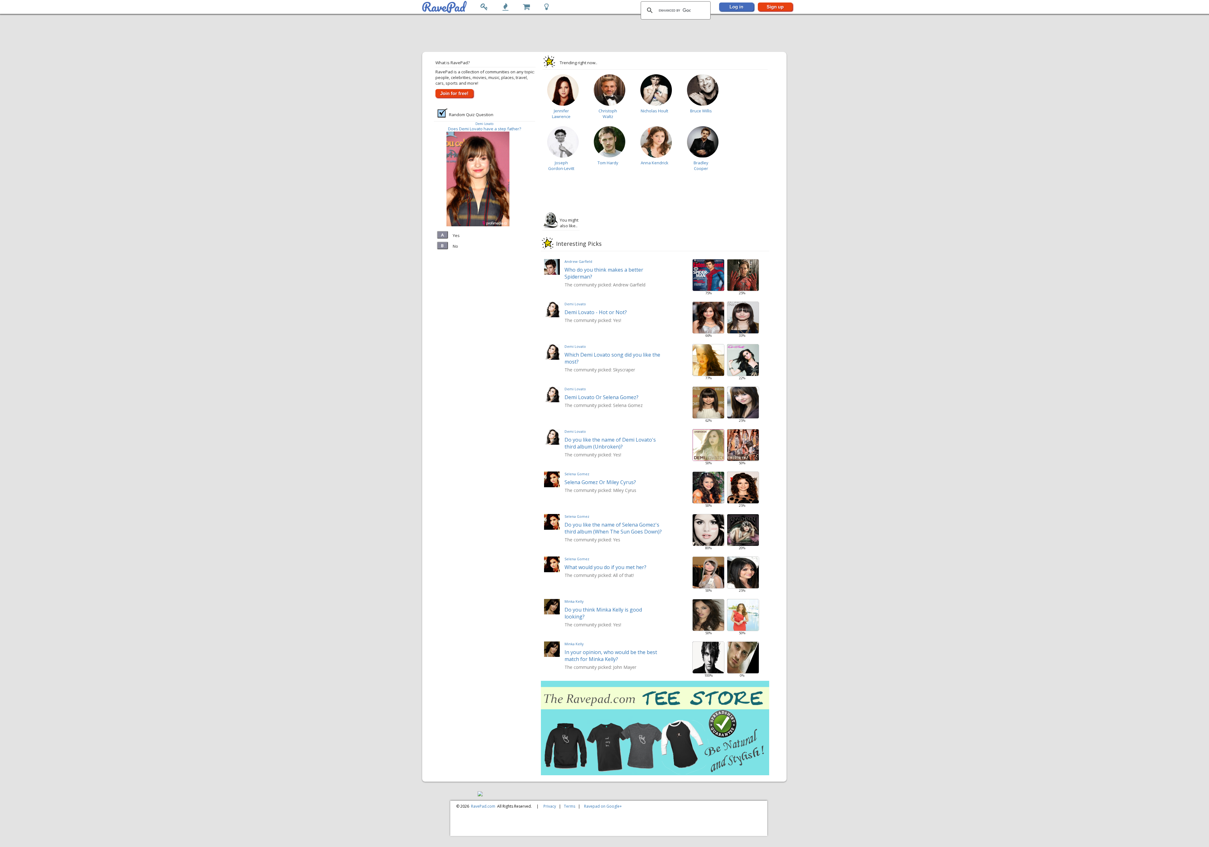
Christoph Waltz (608, 113)
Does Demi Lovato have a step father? (484, 129)
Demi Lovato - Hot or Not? (596, 312)
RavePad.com (483, 806)
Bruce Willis (701, 111)
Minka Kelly (574, 601)
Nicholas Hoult (654, 111)
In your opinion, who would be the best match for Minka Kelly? (611, 656)
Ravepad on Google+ (603, 806)
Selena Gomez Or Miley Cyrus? (600, 482)
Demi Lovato (484, 123)
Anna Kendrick (654, 163)
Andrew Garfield (578, 261)
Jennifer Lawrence (561, 113)
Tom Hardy (608, 163)
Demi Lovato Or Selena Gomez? (602, 397)
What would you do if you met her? (605, 567)
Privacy (549, 806)
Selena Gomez (577, 473)
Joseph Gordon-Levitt (561, 165)
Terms (569, 806)
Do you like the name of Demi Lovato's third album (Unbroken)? (610, 443)
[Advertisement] (604, 33)
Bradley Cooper (701, 165)
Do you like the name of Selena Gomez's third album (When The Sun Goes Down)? (613, 528)
